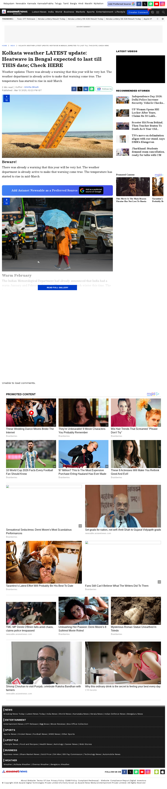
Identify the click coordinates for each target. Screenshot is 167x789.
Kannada (31, 3)
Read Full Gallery (57, 287)
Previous (157, 19)
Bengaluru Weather (60, 764)
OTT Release (31, 724)
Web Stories (85, 744)
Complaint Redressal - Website (93, 780)
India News (52, 714)
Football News (40, 734)
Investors (141, 780)
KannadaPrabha (45, 3)
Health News (46, 744)
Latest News (39, 11)
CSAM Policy (71, 780)
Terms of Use (43, 780)
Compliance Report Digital (123, 780)
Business (69, 11)
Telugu (58, 3)
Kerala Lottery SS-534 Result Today (123, 19)
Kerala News (97, 714)
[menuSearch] (163, 12)
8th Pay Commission (72, 754)
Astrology (58, 744)
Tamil (66, 3)
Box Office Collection (77, 724)
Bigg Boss (44, 724)
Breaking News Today (14, 714)
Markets (80, 11)
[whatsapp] (150, 4)
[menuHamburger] (157, 12)
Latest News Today (35, 714)
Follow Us (107, 89)
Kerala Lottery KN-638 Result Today (85, 19)
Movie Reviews (58, 724)
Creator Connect (138, 12)
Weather (8, 764)
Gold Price (46, 754)
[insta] (162, 4)
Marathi (88, 3)
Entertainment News (13, 724)
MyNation (98, 3)
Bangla (73, 3)
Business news (11, 754)
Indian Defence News (115, 714)
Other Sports (68, 734)
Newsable (21, 3)
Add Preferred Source (119, 4)
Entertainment (104, 11)
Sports (91, 11)
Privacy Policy (57, 780)
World (58, 11)
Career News (71, 744)
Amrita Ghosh (31, 87)
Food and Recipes (29, 744)
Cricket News (24, 734)
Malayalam (8, 3)
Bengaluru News (135, 714)
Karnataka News (81, 714)
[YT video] (156, 4)
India (51, 11)
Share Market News (29, 754)
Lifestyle (120, 11)
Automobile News (111, 754)
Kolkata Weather (22, 764)
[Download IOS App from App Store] (162, 772)
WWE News (54, 734)
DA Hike (57, 754)
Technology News (92, 754)
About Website (28, 780)
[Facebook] (139, 4)
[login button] (153, 12)
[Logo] (16, 12)
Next (162, 19)
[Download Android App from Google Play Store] (156, 772)
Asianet (14, 771)
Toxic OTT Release (26, 19)
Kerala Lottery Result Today (51, 19)
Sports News (10, 734)
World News (65, 714)
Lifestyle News (11, 744)
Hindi (80, 3)
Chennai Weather (40, 764)
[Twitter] (144, 4)
